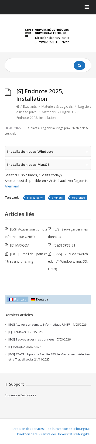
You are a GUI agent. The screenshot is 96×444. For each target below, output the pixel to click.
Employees (28, 395)
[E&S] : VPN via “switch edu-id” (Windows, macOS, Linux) (68, 261)
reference (78, 197)
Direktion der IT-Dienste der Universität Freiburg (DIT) (54, 434)
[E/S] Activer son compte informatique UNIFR (39, 324)
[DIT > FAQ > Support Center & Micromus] (48, 35)
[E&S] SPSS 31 (64, 245)
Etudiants (30, 106)
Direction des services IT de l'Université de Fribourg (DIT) (52, 429)
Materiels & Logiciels (57, 106)
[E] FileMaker (17, 332)
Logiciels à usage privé (56, 128)
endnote (57, 197)
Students (11, 395)
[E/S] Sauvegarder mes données (31, 339)
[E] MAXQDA (19, 245)
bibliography (35, 197)
